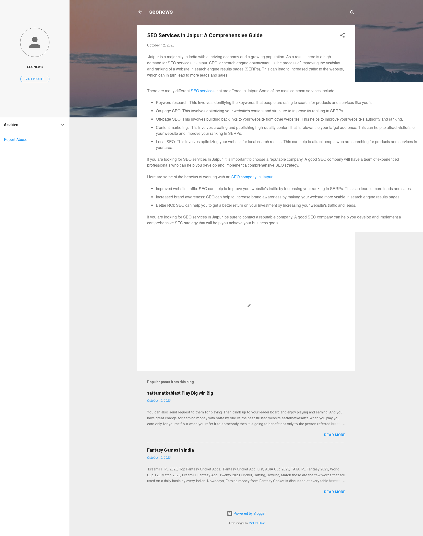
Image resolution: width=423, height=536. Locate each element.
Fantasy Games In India (170, 450)
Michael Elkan (257, 523)
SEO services (202, 90)
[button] (342, 36)
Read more (334, 435)
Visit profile (34, 79)
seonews (161, 11)
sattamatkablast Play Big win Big (180, 393)
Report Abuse (15, 139)
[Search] (352, 13)
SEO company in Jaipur (251, 177)
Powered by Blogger (249, 513)
